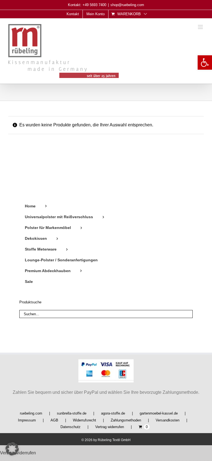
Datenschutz (70, 427)
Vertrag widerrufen (109, 427)
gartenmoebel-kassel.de (159, 413)
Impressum (27, 420)
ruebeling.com (31, 413)
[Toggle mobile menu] (201, 27)
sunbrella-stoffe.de (71, 413)
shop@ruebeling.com (127, 5)
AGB (54, 420)
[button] (205, 62)
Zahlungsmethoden (126, 420)
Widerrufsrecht (84, 420)
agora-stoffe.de (113, 413)
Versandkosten (167, 420)
